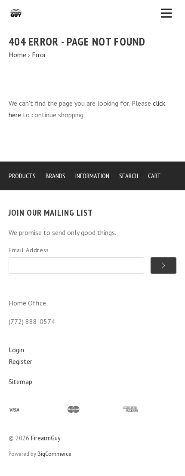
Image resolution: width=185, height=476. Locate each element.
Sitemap (20, 381)
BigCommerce (54, 454)
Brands (55, 175)
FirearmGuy (46, 438)
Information (92, 175)
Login (16, 349)
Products (22, 175)
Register (20, 361)
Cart (154, 175)
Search (128, 175)
